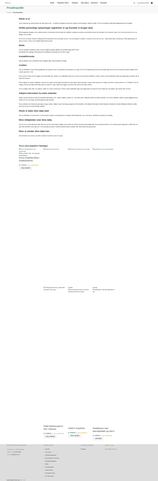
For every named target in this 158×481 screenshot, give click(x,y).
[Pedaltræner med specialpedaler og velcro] (104, 217)
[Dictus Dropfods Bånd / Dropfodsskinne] (30, 150)
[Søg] (134, 3)
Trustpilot (83, 449)
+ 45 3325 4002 (16, 452)
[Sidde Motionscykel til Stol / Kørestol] (54, 217)
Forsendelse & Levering (52, 458)
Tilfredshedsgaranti (50, 455)
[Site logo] (8, 3)
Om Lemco (48, 452)
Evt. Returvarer (49, 476)
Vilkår (46, 464)
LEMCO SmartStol (76, 428)
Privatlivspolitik (49, 467)
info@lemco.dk (15, 454)
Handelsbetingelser (50, 461)
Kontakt (47, 449)
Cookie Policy (49, 470)
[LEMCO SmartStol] (79, 217)
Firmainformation (50, 473)
